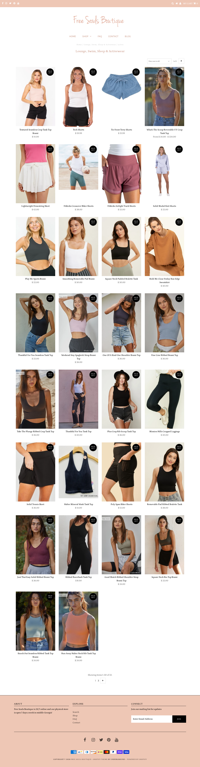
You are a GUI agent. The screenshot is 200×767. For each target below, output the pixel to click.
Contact (113, 36)
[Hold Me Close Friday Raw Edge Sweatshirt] (164, 246)
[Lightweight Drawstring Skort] (35, 173)
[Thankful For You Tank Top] (78, 399)
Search (76, 712)
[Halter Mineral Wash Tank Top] (78, 471)
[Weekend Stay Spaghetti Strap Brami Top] (78, 322)
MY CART (190, 3)
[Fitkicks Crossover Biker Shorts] (78, 167)
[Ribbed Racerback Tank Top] (78, 544)
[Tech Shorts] (78, 97)
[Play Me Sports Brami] (35, 246)
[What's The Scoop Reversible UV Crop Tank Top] (164, 96)
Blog (128, 36)
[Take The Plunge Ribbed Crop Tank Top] (35, 399)
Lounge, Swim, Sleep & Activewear (100, 45)
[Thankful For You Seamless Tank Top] (35, 322)
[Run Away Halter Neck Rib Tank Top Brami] (78, 621)
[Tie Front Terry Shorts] (121, 87)
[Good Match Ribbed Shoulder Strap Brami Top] (121, 544)
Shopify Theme (100, 759)
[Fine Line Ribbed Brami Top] (164, 322)
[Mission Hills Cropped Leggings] (164, 399)
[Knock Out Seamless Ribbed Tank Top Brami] (35, 621)
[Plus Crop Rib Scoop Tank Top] (121, 399)
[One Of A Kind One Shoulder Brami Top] (121, 322)
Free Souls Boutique (81, 759)
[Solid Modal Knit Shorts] (164, 170)
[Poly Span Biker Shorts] (121, 471)
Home (72, 36)
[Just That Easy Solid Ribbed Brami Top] (35, 544)
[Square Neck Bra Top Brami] (164, 544)
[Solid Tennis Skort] (35, 471)
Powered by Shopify (137, 759)
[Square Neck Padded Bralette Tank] (121, 246)
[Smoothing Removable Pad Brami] (78, 246)
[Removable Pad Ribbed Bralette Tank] (164, 471)
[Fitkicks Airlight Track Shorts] (121, 173)
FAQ (100, 36)
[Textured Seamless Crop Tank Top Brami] (35, 96)
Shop (85, 36)
